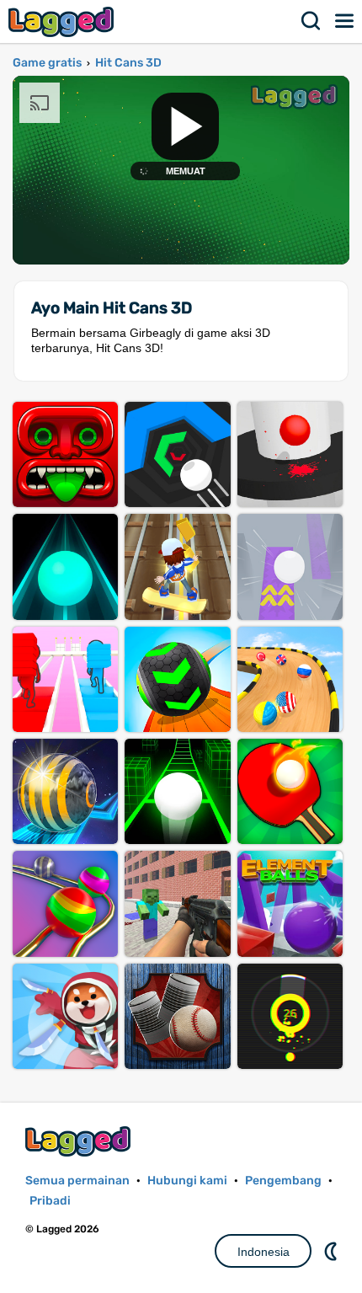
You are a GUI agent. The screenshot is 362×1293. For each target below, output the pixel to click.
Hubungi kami (187, 1180)
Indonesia (263, 1251)
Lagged (63, 21)
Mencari (311, 21)
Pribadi (50, 1201)
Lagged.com (80, 1140)
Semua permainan (77, 1180)
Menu (345, 21)
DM (332, 1251)
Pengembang (283, 1180)
